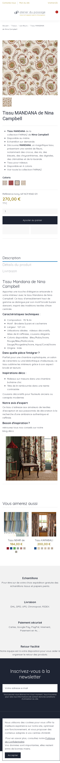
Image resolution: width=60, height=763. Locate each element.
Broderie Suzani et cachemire (30, 323)
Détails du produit (16, 265)
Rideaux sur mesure (18, 378)
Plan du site (24, 3)
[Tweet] (8, 242)
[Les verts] (14, 548)
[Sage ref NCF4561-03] (24, 548)
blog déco (8, 431)
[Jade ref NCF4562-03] (49, 548)
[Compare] (26, 522)
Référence (8, 193)
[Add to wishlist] (15, 230)
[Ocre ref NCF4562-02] (45, 548)
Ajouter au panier (32, 220)
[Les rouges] (8, 548)
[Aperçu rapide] (26, 528)
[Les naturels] (39, 548)
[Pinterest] (12, 242)
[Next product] (56, 27)
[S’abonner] (54, 688)
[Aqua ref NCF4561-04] (16, 552)
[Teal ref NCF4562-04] (52, 548)
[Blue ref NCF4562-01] (42, 548)
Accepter (13, 755)
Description (11, 258)
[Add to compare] (44, 230)
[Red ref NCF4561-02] (21, 548)
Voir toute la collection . (24, 169)
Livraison (9, 271)
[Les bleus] (11, 548)
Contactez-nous (9, 3)
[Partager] (4, 242)
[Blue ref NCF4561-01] (18, 548)
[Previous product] (53, 27)
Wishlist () (52, 3)
